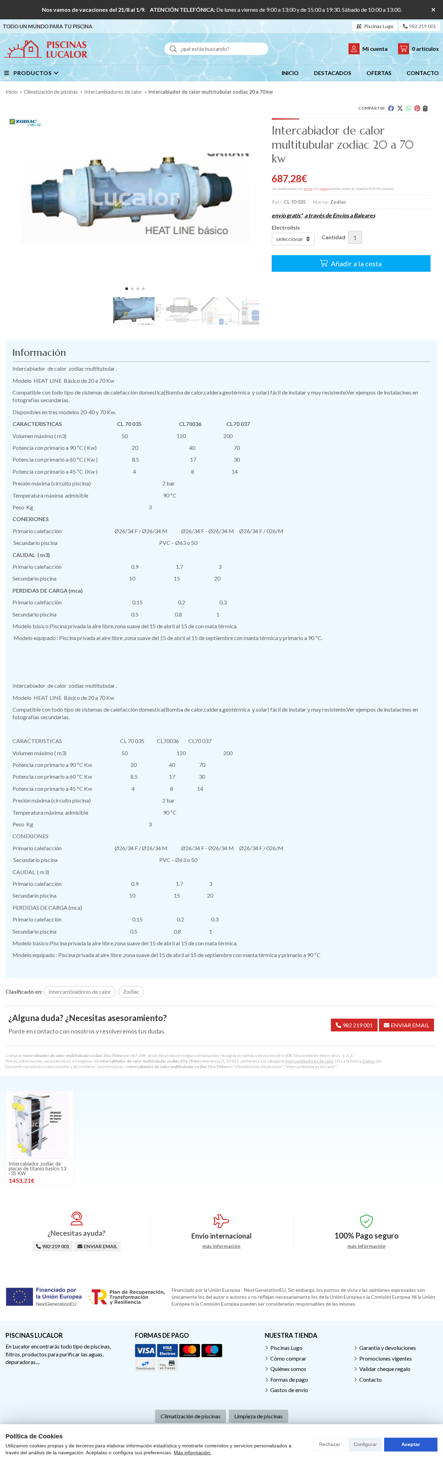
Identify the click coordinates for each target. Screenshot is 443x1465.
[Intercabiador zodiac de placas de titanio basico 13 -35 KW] (40, 1124)
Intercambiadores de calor (309, 1061)
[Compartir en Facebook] (391, 108)
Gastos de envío (289, 1390)
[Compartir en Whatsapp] (409, 108)
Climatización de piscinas (190, 1416)
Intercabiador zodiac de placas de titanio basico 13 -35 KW (37, 1169)
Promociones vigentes (385, 1358)
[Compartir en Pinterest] (417, 108)
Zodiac (368, 1061)
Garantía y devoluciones (387, 1347)
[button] (126, 288)
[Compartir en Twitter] (400, 108)
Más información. (192, 1452)
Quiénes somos (288, 1368)
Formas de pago (289, 1379)
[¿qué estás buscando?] (216, 48)
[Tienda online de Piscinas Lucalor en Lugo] (45, 49)
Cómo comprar (288, 1358)
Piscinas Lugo (286, 1347)
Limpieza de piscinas (258, 1416)
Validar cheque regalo (384, 1368)
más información (221, 1246)
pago (324, 188)
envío (308, 188)
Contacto (370, 1379)
